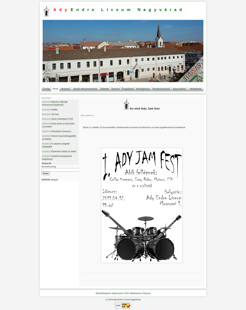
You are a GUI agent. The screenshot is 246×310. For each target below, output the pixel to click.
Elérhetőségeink (103, 293)
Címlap (46, 88)
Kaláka (50, 109)
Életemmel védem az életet (59, 151)
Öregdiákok (128, 88)
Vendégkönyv (143, 88)
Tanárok (115, 88)
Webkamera (135, 293)
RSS (127, 293)
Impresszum (117, 293)
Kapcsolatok (179, 88)
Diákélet (104, 88)
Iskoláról (65, 88)
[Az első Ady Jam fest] (142, 205)
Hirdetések (195, 88)
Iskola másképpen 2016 (57, 119)
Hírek (55, 88)
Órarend (146, 293)
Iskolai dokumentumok (85, 88)
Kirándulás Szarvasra (56, 131)
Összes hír (46, 163)
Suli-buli (50, 114)
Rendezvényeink (161, 88)
